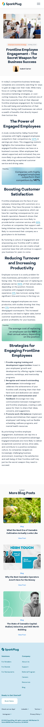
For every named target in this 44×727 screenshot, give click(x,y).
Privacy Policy (35, 714)
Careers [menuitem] (25, 677)
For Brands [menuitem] (6, 667)
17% (7, 308)
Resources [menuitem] (26, 682)
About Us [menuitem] (25, 662)
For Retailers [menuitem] (6, 662)
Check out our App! (8, 709)
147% (34, 139)
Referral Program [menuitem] (28, 672)
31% (14, 293)
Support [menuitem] (25, 667)
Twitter (37, 709)
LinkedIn (24, 709)
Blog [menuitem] (23, 687)
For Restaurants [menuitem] (8, 672)
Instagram (6, 714)
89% (38, 222)
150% (19, 284)
